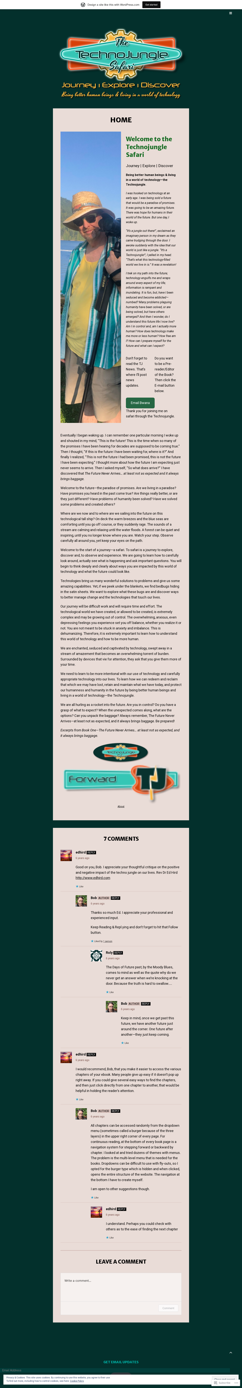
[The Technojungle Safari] (121, 62)
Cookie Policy (77, 1381)
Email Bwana (140, 403)
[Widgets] (230, 1352)
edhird (81, 852)
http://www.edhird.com (93, 878)
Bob (94, 898)
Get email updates (121, 1362)
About (121, 806)
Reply (91, 852)
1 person (107, 941)
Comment (168, 1308)
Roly (109, 953)
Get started (151, 4)
